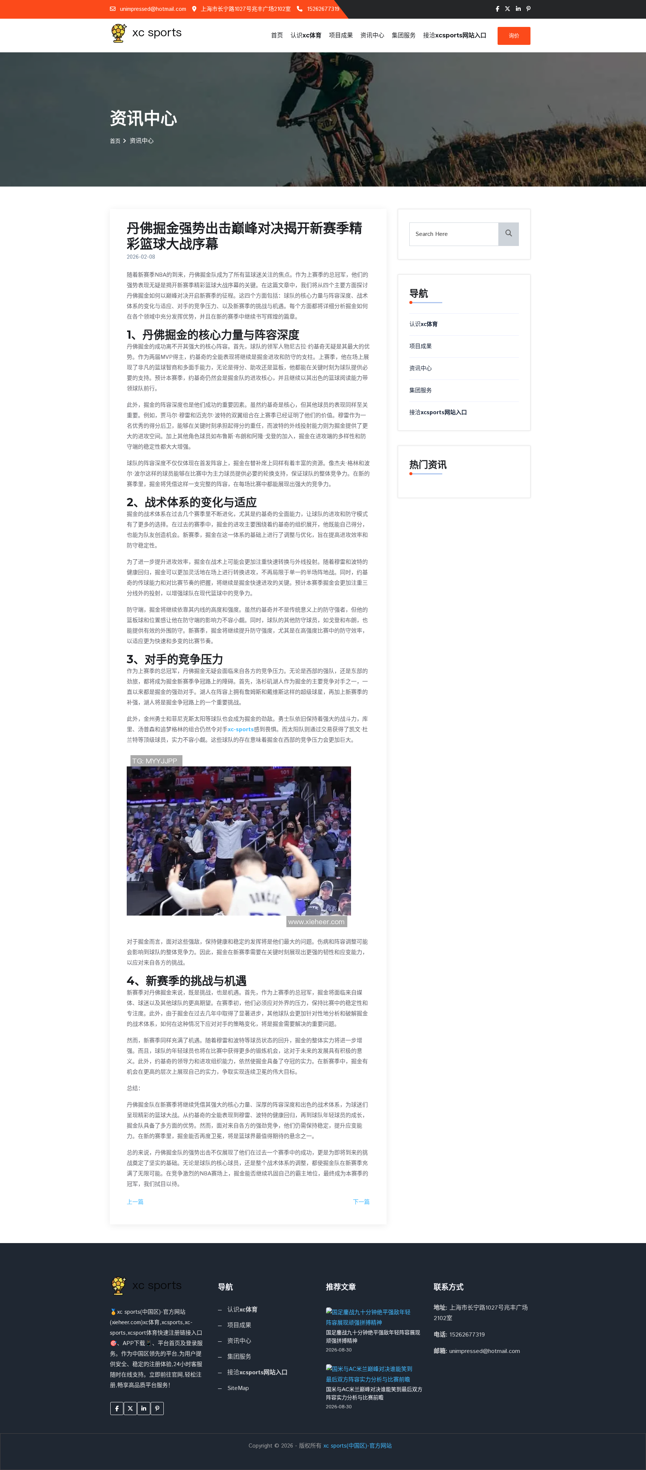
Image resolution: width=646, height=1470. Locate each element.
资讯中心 (372, 35)
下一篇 (361, 1202)
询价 (514, 36)
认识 (306, 35)
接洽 (454, 35)
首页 (277, 35)
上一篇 (135, 1202)
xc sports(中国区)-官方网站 (357, 1446)
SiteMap (238, 1388)
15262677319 (322, 9)
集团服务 (404, 35)
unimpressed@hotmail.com (152, 9)
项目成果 (341, 35)
